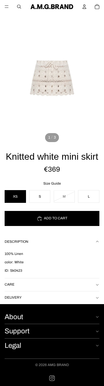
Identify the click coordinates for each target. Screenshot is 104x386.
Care (9, 284)
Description (16, 242)
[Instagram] (52, 378)
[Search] (19, 6)
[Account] (84, 6)
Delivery (13, 297)
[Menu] (6, 6)
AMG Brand (58, 365)
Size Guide (52, 183)
